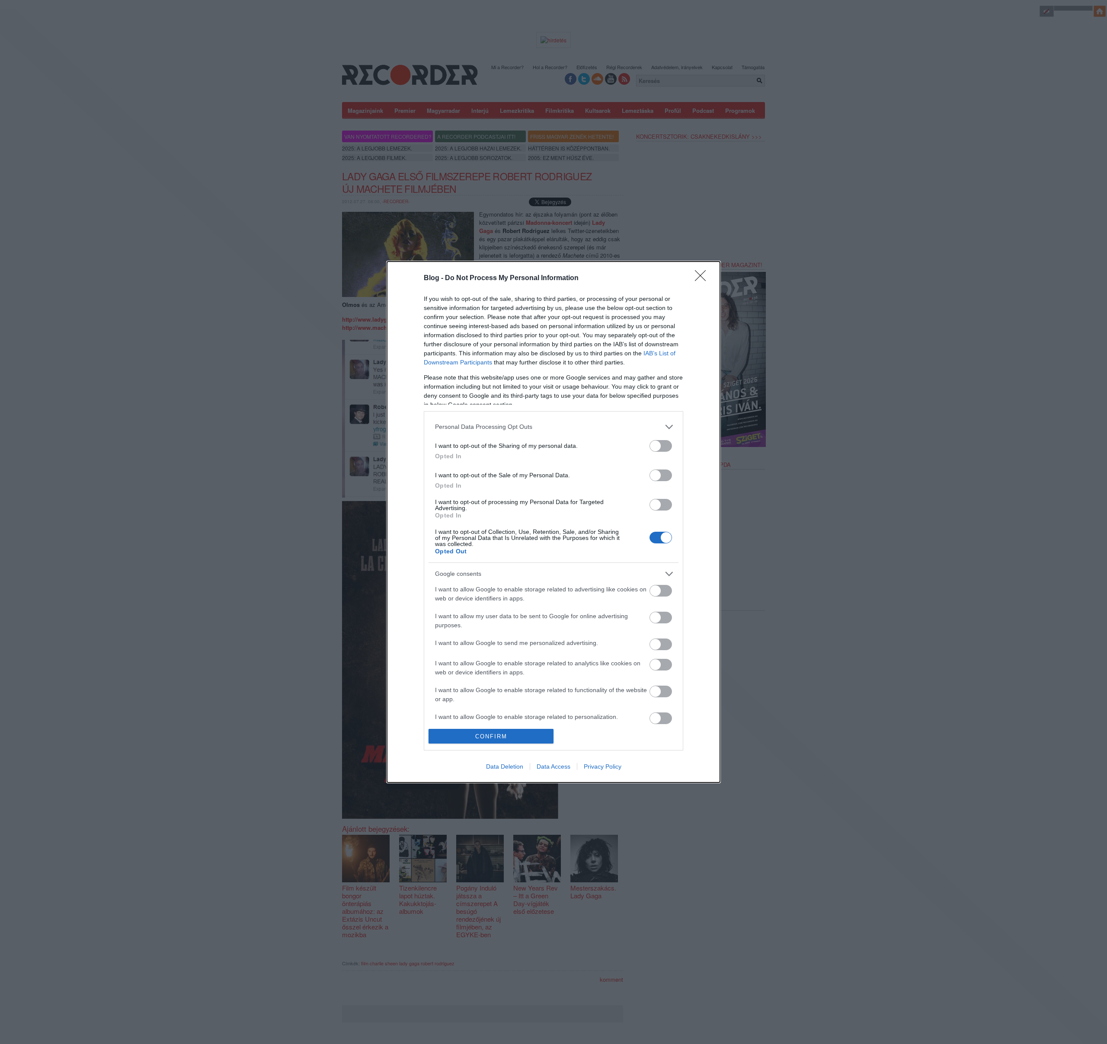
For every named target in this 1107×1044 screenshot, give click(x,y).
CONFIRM (491, 736)
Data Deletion (504, 766)
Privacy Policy (602, 766)
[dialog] (553, 522)
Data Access (553, 766)
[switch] (660, 446)
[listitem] (553, 426)
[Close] (703, 278)
